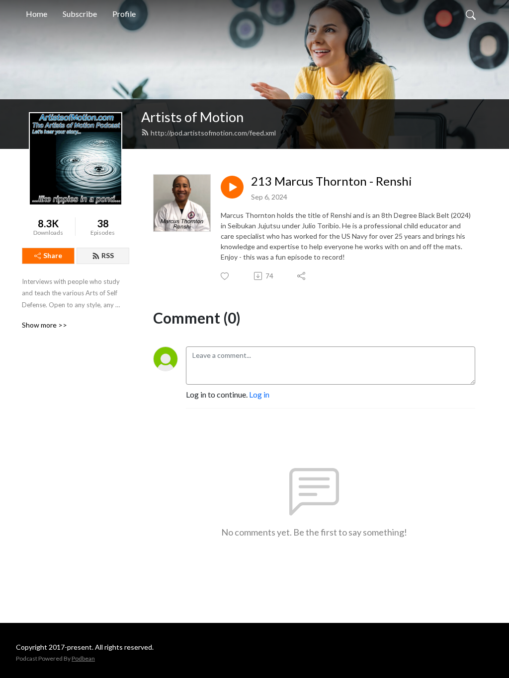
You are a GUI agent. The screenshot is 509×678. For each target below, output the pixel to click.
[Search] (471, 14)
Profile (124, 13)
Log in (259, 394)
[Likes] (225, 276)
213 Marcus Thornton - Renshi (331, 181)
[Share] (302, 276)
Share (52, 255)
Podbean (83, 658)
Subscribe (80, 13)
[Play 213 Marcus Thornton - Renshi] (232, 187)
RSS (107, 255)
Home (36, 13)
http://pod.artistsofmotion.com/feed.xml (213, 133)
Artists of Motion (192, 117)
